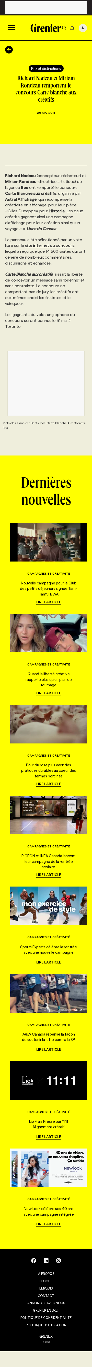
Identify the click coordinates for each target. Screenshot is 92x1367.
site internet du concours (49, 245)
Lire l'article (48, 602)
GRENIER (46, 1336)
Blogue (46, 1281)
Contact (46, 1296)
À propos (46, 1273)
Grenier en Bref (46, 1310)
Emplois (46, 1288)
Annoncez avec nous (46, 1303)
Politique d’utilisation (46, 1325)
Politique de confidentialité (46, 1317)
